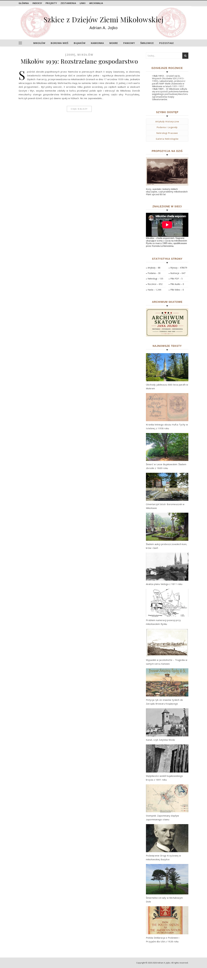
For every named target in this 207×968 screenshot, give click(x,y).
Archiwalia (96, 3)
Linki (83, 3)
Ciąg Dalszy (79, 108)
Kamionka (97, 42)
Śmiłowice (147, 42)
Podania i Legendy (167, 127)
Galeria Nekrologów (167, 138)
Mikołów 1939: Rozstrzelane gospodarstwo (79, 61)
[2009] (70, 54)
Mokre (113, 42)
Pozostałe (166, 42)
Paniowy (129, 42)
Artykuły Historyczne (167, 121)
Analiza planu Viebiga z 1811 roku (164, 584)
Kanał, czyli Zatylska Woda (160, 739)
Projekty (51, 3)
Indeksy (37, 3)
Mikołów (39, 42)
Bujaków (79, 42)
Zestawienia (68, 3)
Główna (24, 3)
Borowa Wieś (59, 42)
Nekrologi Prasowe (167, 132)
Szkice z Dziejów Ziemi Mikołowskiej (104, 19)
